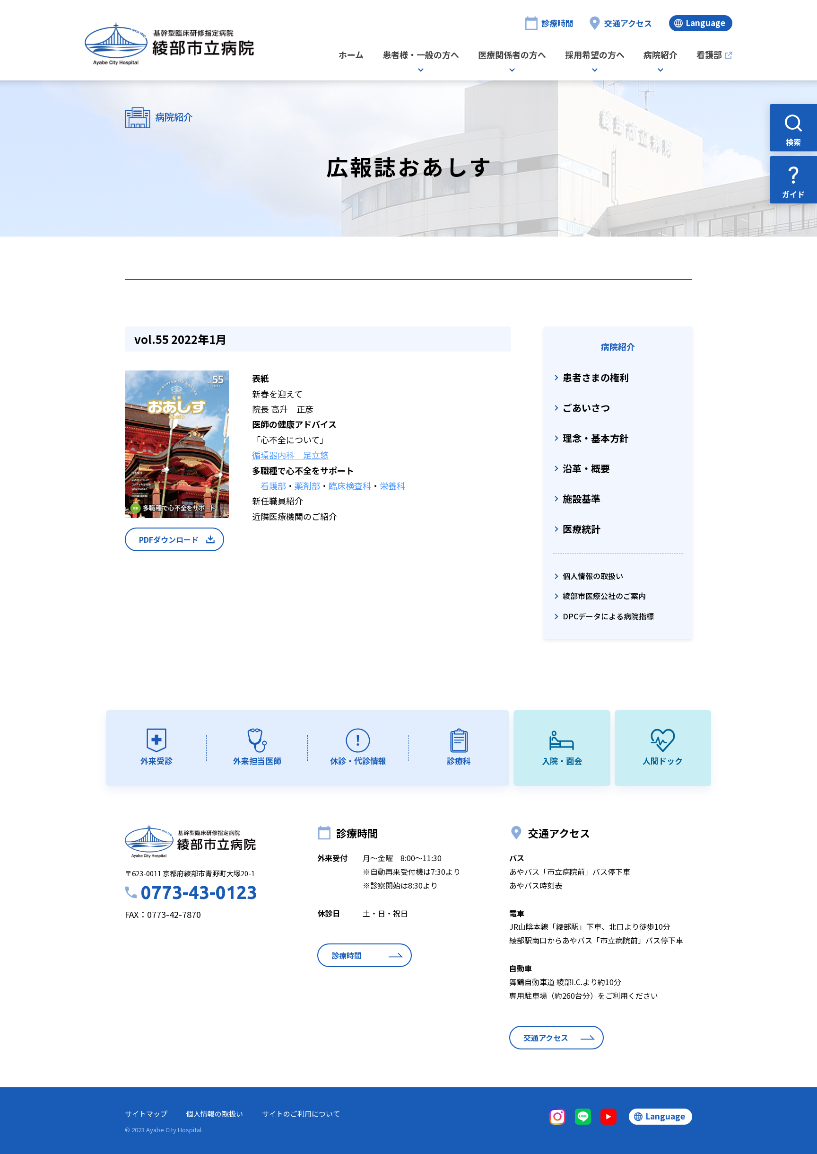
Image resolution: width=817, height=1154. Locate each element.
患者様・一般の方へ (420, 55)
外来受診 (156, 760)
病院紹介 (660, 55)
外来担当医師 (257, 760)
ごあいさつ (586, 407)
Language (705, 22)
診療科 (459, 760)
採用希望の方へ (595, 55)
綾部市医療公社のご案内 (604, 595)
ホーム (351, 55)
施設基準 (581, 498)
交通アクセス (628, 23)
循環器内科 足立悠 (290, 455)
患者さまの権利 (596, 377)
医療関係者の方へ (512, 55)
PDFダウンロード (169, 539)
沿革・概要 (586, 468)
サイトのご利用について (301, 1114)
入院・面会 (562, 760)
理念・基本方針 (596, 438)
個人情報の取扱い (593, 575)
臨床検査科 (350, 485)
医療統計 (581, 529)
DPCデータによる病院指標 (608, 616)
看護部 (709, 55)
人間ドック (663, 760)
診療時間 (557, 23)
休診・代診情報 (358, 760)
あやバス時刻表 (535, 885)
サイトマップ (146, 1114)
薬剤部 (307, 485)
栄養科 (392, 485)
